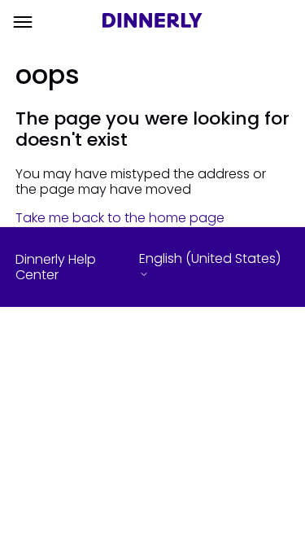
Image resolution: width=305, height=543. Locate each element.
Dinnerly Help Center (55, 267)
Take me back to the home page (119, 217)
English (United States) (210, 260)
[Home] (152, 22)
